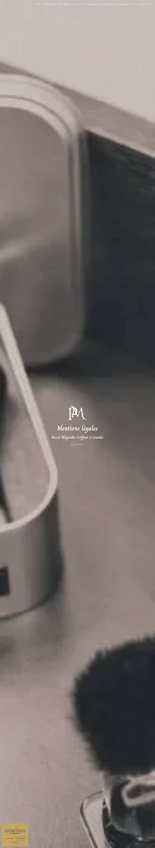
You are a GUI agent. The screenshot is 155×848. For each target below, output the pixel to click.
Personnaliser (15, 842)
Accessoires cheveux (123, 4)
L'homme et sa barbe (78, 4)
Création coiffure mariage (93, 4)
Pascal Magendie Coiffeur (49, 4)
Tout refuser (20, 838)
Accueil (38, 4)
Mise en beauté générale (109, 4)
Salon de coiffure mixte (64, 4)
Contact (133, 4)
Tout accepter (10, 838)
